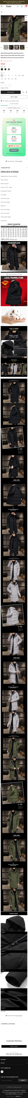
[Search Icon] (17, 6)
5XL (5, 78)
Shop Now (14, 150)
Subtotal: (2, 88)
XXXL (23, 75)
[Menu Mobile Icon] (1, 6)
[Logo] (8, 6)
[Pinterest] (2, 1071)
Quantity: (3, 82)
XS (2, 75)
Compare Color (23, 40)
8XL (16, 78)
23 (3, 100)
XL (15, 75)
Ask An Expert (19, 161)
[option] (14, 28)
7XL (12, 78)
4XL (2, 78)
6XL (9, 78)
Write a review (14, 1046)
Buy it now (14, 97)
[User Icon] (22, 6)
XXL (19, 75)
